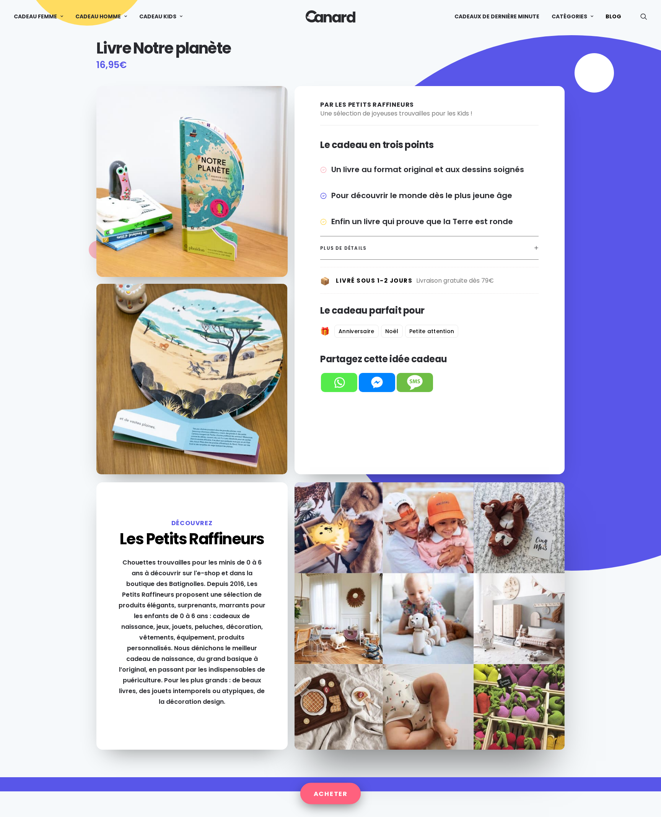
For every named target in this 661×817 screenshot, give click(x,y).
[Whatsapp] (339, 382)
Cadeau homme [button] (98, 16)
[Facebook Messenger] (377, 382)
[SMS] (415, 382)
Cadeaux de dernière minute (496, 16)
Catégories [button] (569, 16)
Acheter (331, 793)
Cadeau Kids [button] (157, 16)
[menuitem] (41, 16)
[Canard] (330, 16)
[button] (643, 16)
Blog (613, 16)
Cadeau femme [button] (35, 16)
